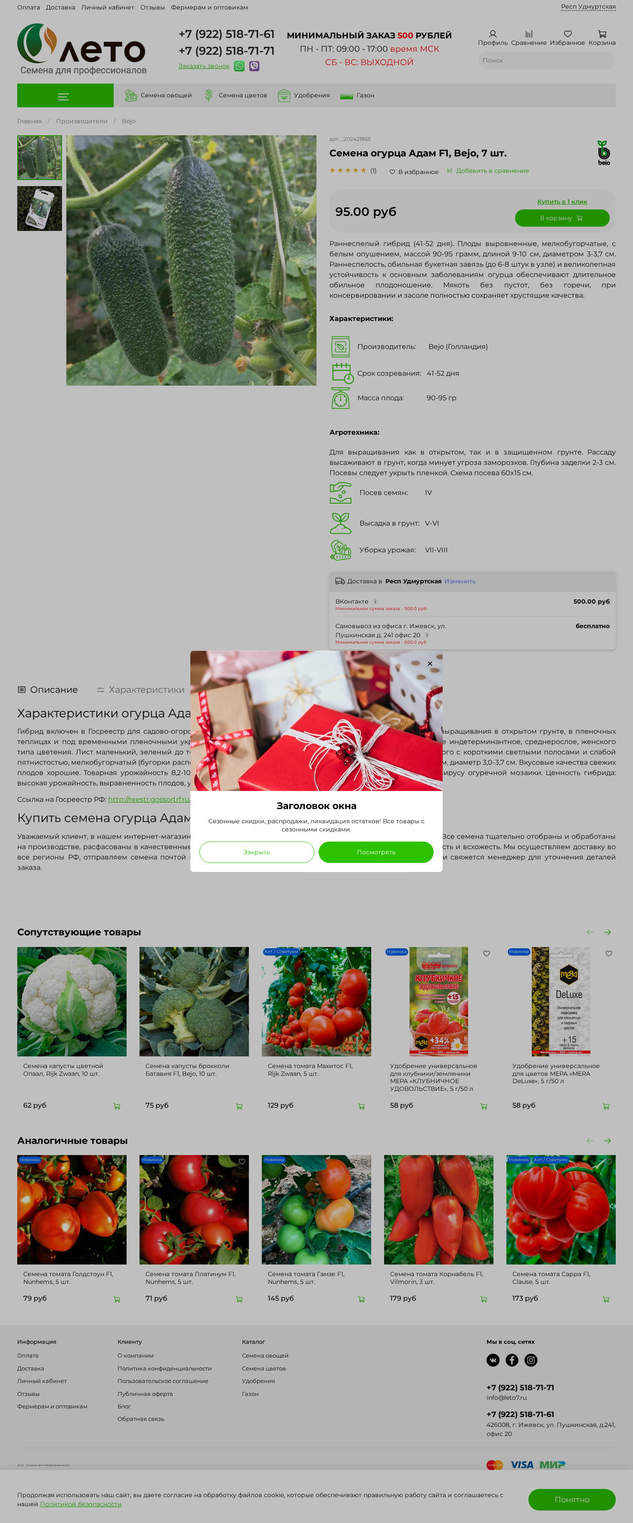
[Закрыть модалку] (430, 664)
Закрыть (257, 852)
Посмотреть (376, 852)
